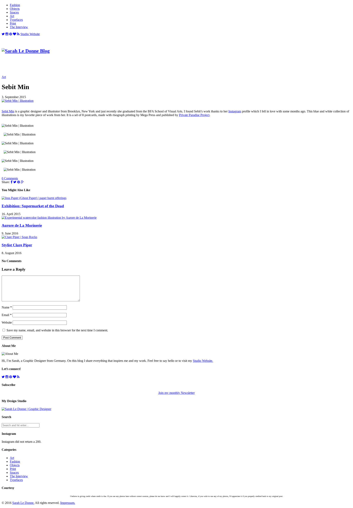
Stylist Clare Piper (17, 245)
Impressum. (67, 503)
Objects (15, 8)
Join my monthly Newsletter (176, 393)
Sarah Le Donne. (23, 503)
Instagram (234, 111)
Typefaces (16, 19)
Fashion (15, 5)
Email (7, 315)
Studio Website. (203, 360)
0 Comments (10, 178)
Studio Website (30, 34)
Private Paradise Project (194, 115)
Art (12, 16)
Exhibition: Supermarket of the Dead (33, 206)
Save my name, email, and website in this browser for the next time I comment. (57, 330)
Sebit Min (8, 111)
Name (7, 307)
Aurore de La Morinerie (22, 225)
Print (13, 23)
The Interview (19, 27)
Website (7, 322)
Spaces (14, 12)
